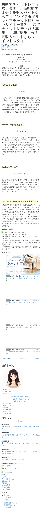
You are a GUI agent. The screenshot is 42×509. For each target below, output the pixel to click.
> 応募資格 (5, 407)
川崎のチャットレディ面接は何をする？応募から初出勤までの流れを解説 (23, 326)
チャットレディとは (8, 479)
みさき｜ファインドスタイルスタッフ (7, 391)
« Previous (6, 358)
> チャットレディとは (9, 403)
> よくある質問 (6, 409)
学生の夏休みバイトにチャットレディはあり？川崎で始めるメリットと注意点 (23, 301)
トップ (4, 477)
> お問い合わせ (6, 413)
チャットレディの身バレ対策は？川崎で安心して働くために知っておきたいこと (22, 277)
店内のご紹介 (6, 487)
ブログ (8, 276)
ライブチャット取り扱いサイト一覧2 (13, 459)
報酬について (6, 481)
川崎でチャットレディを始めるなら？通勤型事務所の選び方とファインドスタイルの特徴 (23, 352)
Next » (37, 358)
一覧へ (22, 358)
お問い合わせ (6, 489)
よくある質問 (6, 485)
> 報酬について (6, 405)
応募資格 (4, 483)
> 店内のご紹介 (6, 411)
